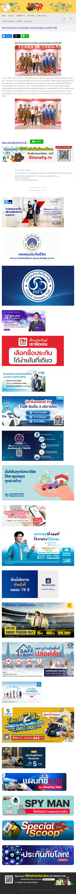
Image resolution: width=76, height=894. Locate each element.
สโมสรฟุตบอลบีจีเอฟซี (37, 190)
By (34, 188)
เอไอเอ (45, 190)
